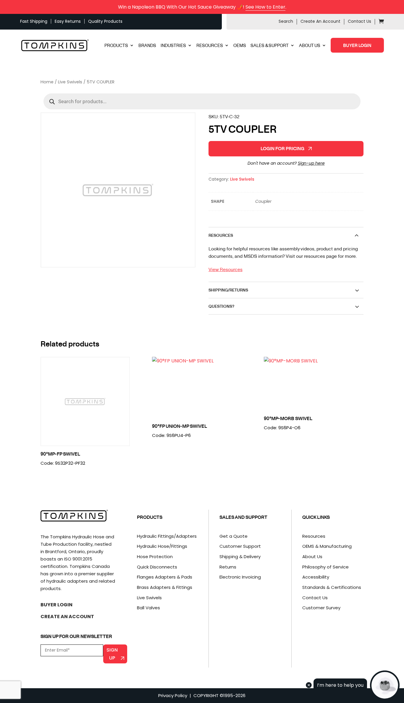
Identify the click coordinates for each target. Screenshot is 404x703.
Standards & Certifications (331, 587)
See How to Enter (265, 7)
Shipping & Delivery (240, 556)
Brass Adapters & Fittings (164, 587)
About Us (312, 556)
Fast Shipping (33, 21)
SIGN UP (112, 654)
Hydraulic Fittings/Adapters (167, 536)
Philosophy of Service (325, 567)
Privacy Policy (172, 695)
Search (286, 21)
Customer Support (240, 546)
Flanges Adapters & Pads (164, 577)
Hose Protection (155, 556)
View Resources (226, 269)
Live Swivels (70, 82)
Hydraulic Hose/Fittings (162, 546)
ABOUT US (309, 45)
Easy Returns (68, 21)
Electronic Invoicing (240, 577)
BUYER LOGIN (357, 45)
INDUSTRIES (173, 45)
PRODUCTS (116, 45)
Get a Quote (233, 536)
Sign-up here (311, 163)
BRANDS (147, 45)
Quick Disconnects (157, 567)
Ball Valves (148, 608)
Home (47, 82)
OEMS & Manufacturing (327, 546)
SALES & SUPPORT (270, 45)
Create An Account (320, 21)
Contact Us (359, 21)
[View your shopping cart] (381, 22)
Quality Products (105, 21)
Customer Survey (321, 608)
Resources (313, 536)
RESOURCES (209, 45)
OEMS (239, 45)
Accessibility (315, 577)
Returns (227, 567)
